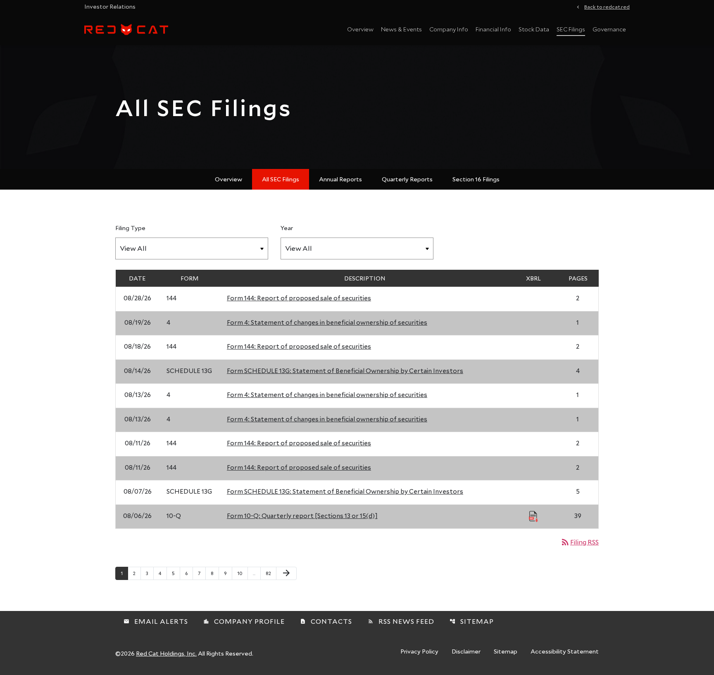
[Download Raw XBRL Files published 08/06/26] (533, 516)
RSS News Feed (401, 621)
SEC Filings (571, 29)
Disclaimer (466, 652)
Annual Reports (340, 179)
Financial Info (493, 29)
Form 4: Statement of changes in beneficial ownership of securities (327, 322)
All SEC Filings (280, 179)
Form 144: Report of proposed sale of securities (299, 298)
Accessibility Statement (565, 652)
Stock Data (534, 29)
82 (270, 573)
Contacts (326, 621)
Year (287, 228)
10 (242, 573)
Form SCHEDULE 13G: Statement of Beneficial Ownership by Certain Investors (345, 370)
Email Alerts (156, 621)
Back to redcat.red (607, 6)
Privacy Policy (419, 652)
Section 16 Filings (476, 179)
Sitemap (472, 621)
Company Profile (244, 621)
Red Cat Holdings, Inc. (166, 653)
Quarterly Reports (407, 179)
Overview (360, 29)
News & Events (401, 29)
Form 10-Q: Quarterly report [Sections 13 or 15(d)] (302, 515)
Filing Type (130, 228)
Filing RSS (579, 541)
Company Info (448, 29)
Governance (609, 29)
